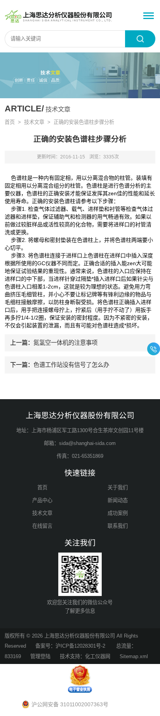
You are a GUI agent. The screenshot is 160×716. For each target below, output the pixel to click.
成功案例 (118, 513)
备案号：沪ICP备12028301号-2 (71, 646)
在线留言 (42, 526)
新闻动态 (118, 500)
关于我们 (118, 487)
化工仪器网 (97, 656)
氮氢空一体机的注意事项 (65, 342)
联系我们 (118, 526)
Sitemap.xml (134, 656)
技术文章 (34, 122)
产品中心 (42, 500)
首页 (10, 122)
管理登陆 (40, 656)
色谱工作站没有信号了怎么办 (71, 364)
